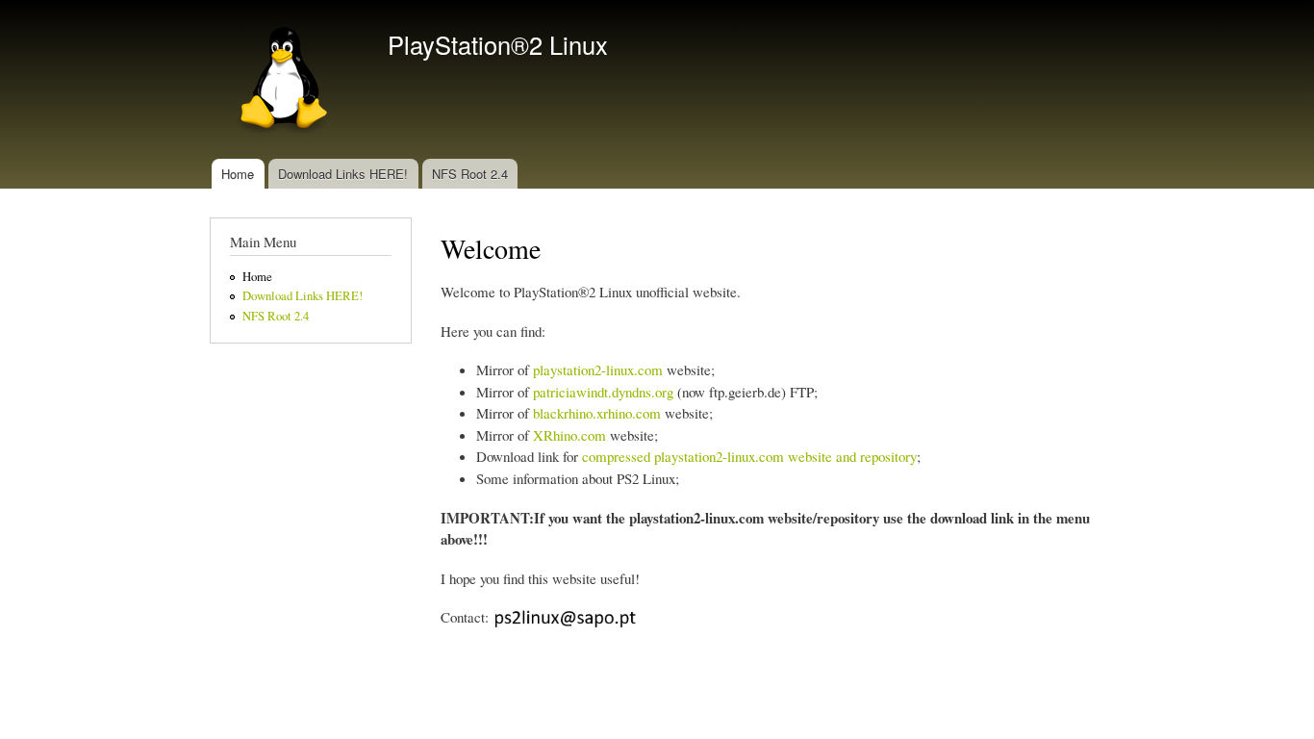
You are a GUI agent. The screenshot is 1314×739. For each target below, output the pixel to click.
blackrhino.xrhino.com (597, 412)
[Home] (284, 79)
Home (237, 174)
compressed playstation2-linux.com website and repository (749, 456)
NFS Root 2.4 (470, 174)
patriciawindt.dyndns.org (603, 391)
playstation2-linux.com (598, 369)
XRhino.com (569, 435)
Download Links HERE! (343, 174)
